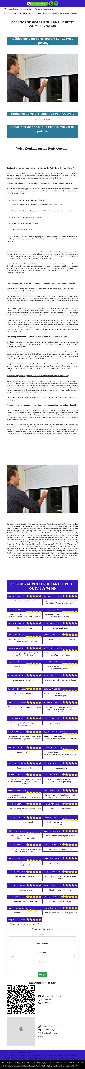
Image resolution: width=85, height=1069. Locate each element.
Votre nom (43, 934)
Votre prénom (42, 943)
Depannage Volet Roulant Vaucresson (66, 1058)
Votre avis (42, 962)
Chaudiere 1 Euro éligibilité (15, 1058)
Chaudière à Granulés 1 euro (64, 1056)
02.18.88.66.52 (39, 3)
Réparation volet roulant (51, 1026)
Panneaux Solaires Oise (42, 1056)
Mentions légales (9, 1052)
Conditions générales (26, 1052)
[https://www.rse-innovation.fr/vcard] (21, 999)
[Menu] (56, 3)
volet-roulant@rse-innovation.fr (54, 996)
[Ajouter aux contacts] (51, 3)
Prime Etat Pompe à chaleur (20, 1056)
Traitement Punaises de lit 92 (39, 1058)
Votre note (42, 953)
